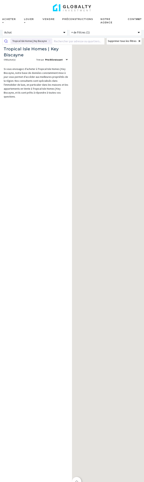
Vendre (49, 19)
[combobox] (53, 41)
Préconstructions (77, 19)
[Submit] (6, 41)
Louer (29, 19)
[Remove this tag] (49, 41)
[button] (34, 32)
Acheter (9, 19)
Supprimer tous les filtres (122, 41)
